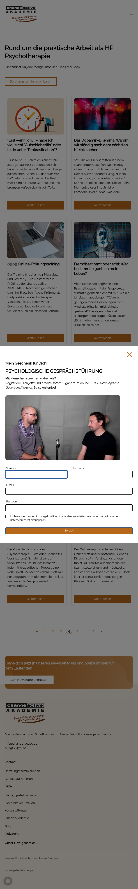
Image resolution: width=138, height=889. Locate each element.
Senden (69, 530)
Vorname (11, 468)
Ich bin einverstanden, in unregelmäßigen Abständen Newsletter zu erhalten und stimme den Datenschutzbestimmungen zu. (64, 518)
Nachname (78, 468)
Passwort (11, 501)
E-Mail (10, 484)
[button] (8, 881)
